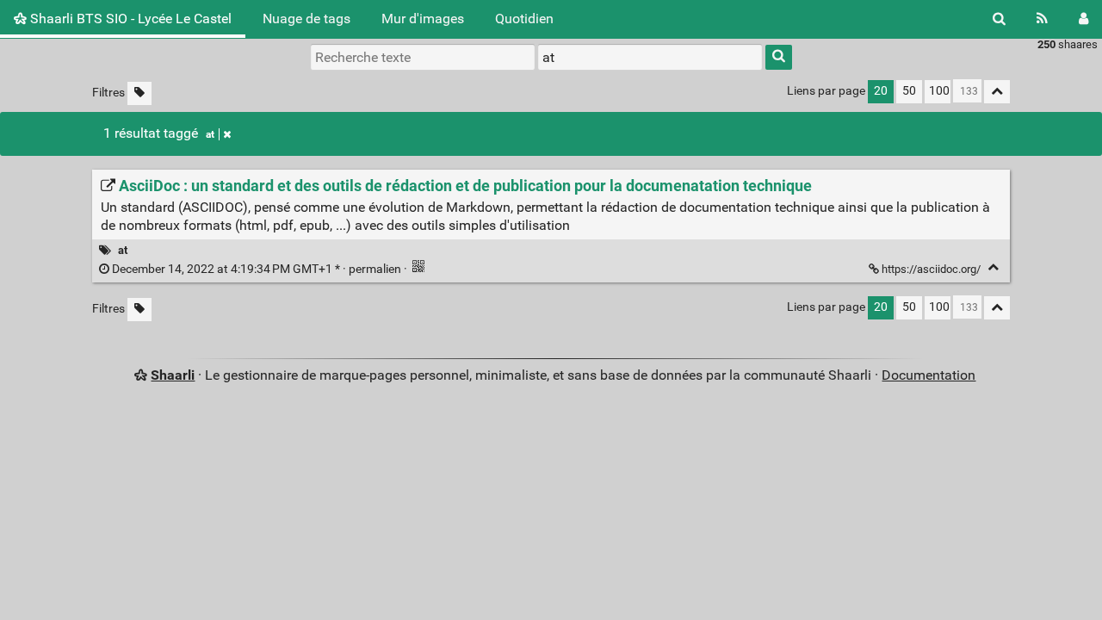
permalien (256, 269)
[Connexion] (1083, 19)
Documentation (928, 375)
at (210, 134)
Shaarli (173, 375)
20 (881, 91)
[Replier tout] (997, 91)
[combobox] (650, 57)
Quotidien (524, 18)
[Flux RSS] (1042, 19)
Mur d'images (422, 18)
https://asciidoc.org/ (931, 269)
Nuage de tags (306, 18)
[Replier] (993, 267)
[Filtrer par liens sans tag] (139, 93)
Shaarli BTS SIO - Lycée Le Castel (129, 18)
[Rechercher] (999, 19)
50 (909, 91)
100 (939, 91)
